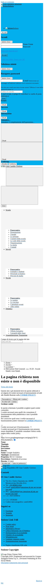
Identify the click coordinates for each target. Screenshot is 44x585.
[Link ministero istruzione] (11, 4)
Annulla (4, 164)
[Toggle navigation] (19, 195)
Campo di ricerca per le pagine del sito (15, 339)
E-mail (25, 81)
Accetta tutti (9, 402)
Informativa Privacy (13, 529)
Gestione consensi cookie (15, 539)
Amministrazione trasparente (16, 541)
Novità (8, 365)
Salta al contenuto (7, 2)
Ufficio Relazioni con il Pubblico (18, 531)
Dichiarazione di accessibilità (16, 533)
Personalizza (6, 399)
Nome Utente (28, 44)
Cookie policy (11, 524)
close (4, 206)
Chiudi (4, 105)
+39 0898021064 (15, 485)
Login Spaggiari (18, 89)
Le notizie (9, 367)
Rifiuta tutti (20, 399)
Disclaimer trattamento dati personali (14, 563)
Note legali (10, 526)
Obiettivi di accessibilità (14, 535)
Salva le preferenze (19, 463)
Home (8, 363)
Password (26, 47)
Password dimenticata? (9, 51)
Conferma (12, 164)
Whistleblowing (11, 537)
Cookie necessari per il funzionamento (15, 427)
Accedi (4, 32)
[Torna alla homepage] (22, 166)
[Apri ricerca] (24, 176)
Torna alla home (7, 387)
